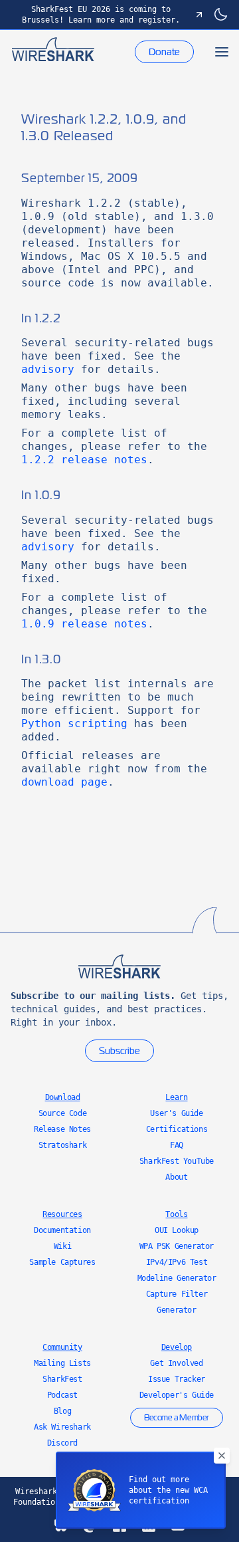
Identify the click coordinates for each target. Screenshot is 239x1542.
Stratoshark (63, 1145)
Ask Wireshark (62, 1427)
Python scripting (74, 723)
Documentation (62, 1230)
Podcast (62, 1395)
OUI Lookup (177, 1230)
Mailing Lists (62, 1363)
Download (62, 1097)
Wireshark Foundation (36, 1497)
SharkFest (62, 1379)
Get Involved (176, 1363)
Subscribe (119, 1051)
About (176, 1177)
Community (62, 1347)
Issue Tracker (176, 1379)
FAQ (176, 1145)
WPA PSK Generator (176, 1246)
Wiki (62, 1246)
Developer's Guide (176, 1395)
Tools (176, 1214)
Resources (62, 1214)
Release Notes (62, 1129)
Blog (62, 1411)
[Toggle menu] (221, 51)
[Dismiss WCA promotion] (222, 1456)
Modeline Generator (176, 1278)
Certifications (176, 1129)
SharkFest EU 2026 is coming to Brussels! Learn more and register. (101, 15)
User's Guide (176, 1113)
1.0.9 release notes (84, 623)
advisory (47, 369)
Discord (62, 1443)
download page (64, 782)
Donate (164, 52)
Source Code (63, 1113)
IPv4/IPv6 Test (176, 1262)
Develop (176, 1347)
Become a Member (176, 1417)
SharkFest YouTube (176, 1161)
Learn (176, 1097)
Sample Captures (62, 1262)
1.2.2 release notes (84, 459)
